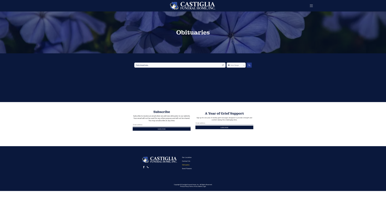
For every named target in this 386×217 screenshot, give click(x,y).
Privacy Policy (184, 186)
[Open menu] (311, 5)
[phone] (148, 167)
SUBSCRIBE (162, 129)
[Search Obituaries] (249, 65)
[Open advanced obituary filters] (223, 65)
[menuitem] (195, 157)
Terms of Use (193, 186)
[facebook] (144, 167)
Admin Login (202, 186)
